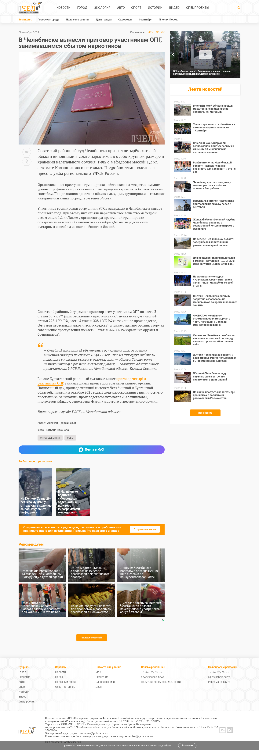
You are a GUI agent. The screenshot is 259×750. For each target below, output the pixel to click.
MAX (150, 32)
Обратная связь (65, 686)
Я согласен (187, 745)
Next (237, 54)
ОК (163, 32)
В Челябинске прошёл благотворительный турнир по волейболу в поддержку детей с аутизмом (202, 72)
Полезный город (65, 681)
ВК (157, 32)
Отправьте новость (145, 529)
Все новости (205, 412)
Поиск (59, 676)
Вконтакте (102, 676)
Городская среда (48, 19)
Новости (64, 7)
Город (82, 7)
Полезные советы (77, 19)
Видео (174, 7)
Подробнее (165, 745)
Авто (121, 7)
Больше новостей (92, 637)
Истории (155, 7)
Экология (102, 7)
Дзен (99, 686)
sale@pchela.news (219, 676)
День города (104, 19)
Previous (173, 54)
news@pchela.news (152, 676)
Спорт (136, 7)
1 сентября (145, 19)
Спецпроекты (197, 7)
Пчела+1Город (168, 19)
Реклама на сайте (219, 681)
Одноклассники (105, 681)
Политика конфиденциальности (161, 681)
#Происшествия (50, 438)
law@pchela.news (142, 736)
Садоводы (125, 19)
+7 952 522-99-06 (151, 671)
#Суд (70, 438)
